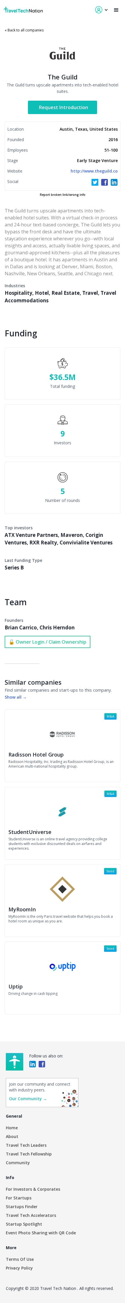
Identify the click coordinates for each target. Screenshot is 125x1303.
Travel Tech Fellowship (29, 1154)
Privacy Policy (19, 1268)
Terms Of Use (20, 1259)
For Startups (18, 1198)
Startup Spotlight (24, 1224)
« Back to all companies (24, 30)
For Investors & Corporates (33, 1189)
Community (18, 1162)
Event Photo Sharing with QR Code (41, 1232)
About (12, 1136)
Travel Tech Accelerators (31, 1215)
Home (12, 1127)
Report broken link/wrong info (62, 195)
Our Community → (28, 1098)
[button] (116, 10)
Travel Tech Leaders (26, 1145)
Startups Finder (22, 1206)
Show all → (16, 697)
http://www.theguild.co (94, 171)
